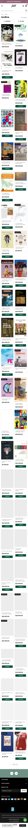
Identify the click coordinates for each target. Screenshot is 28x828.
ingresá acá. (23, 817)
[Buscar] (26, 10)
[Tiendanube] (14, 821)
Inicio (2, 14)
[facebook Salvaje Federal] (16, 773)
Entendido (22, 825)
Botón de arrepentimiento (14, 819)
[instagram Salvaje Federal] (11, 773)
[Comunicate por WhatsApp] (25, 820)
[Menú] (2, 6)
